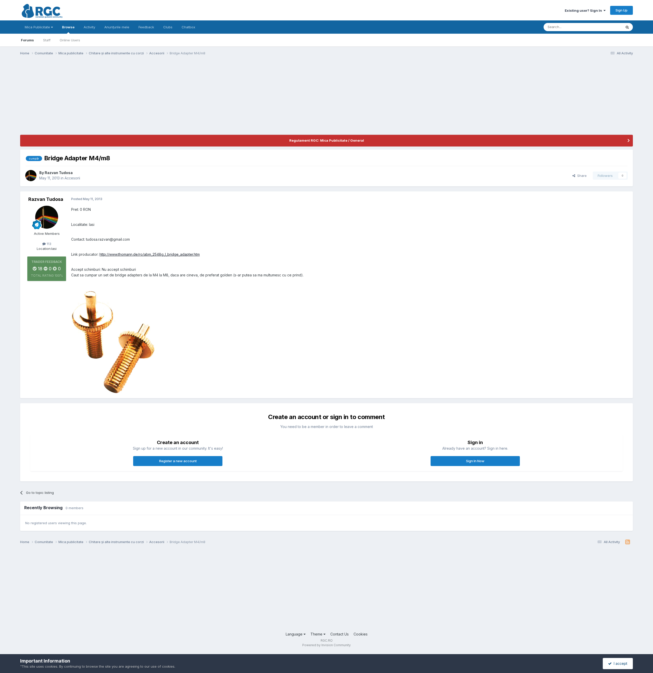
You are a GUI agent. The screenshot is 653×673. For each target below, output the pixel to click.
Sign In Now (475, 461)
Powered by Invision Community (326, 645)
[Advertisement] (113, 99)
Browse (68, 27)
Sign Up (621, 10)
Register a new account (178, 461)
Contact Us (339, 634)
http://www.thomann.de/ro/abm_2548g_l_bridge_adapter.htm (149, 254)
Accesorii (72, 178)
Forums (27, 40)
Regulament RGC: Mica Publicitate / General (326, 140)
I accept (619, 663)
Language (295, 634)
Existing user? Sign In (584, 10)
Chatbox (188, 27)
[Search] (627, 27)
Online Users (70, 40)
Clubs (167, 27)
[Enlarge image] (113, 341)
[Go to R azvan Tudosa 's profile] (30, 175)
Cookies (361, 634)
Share (581, 176)
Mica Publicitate (38, 27)
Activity (89, 27)
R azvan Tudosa (59, 172)
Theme (316, 634)
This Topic (607, 27)
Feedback (146, 27)
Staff (47, 40)
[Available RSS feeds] (627, 542)
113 (48, 244)
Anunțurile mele (116, 27)
